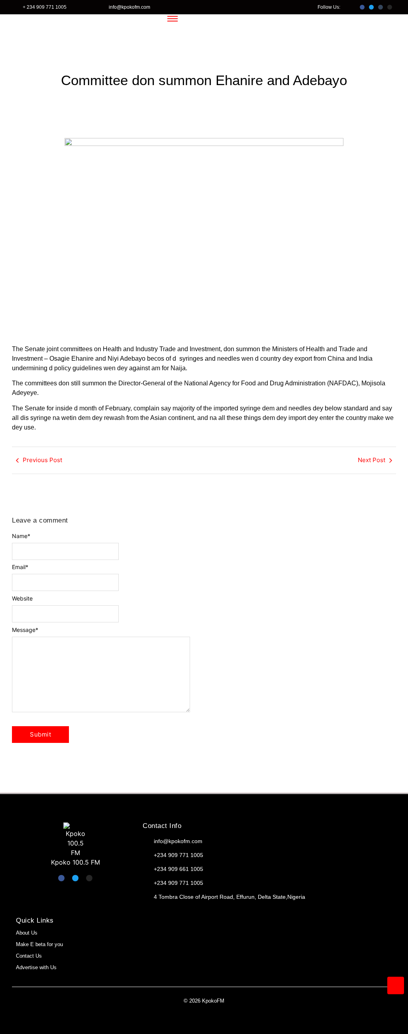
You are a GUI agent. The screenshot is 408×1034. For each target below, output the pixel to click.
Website (22, 598)
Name (21, 536)
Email (20, 567)
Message (25, 630)
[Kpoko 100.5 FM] (75, 839)
